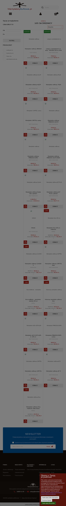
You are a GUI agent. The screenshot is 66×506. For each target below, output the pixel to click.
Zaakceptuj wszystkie (48, 503)
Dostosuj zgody (46, 500)
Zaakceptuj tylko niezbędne (50, 497)
